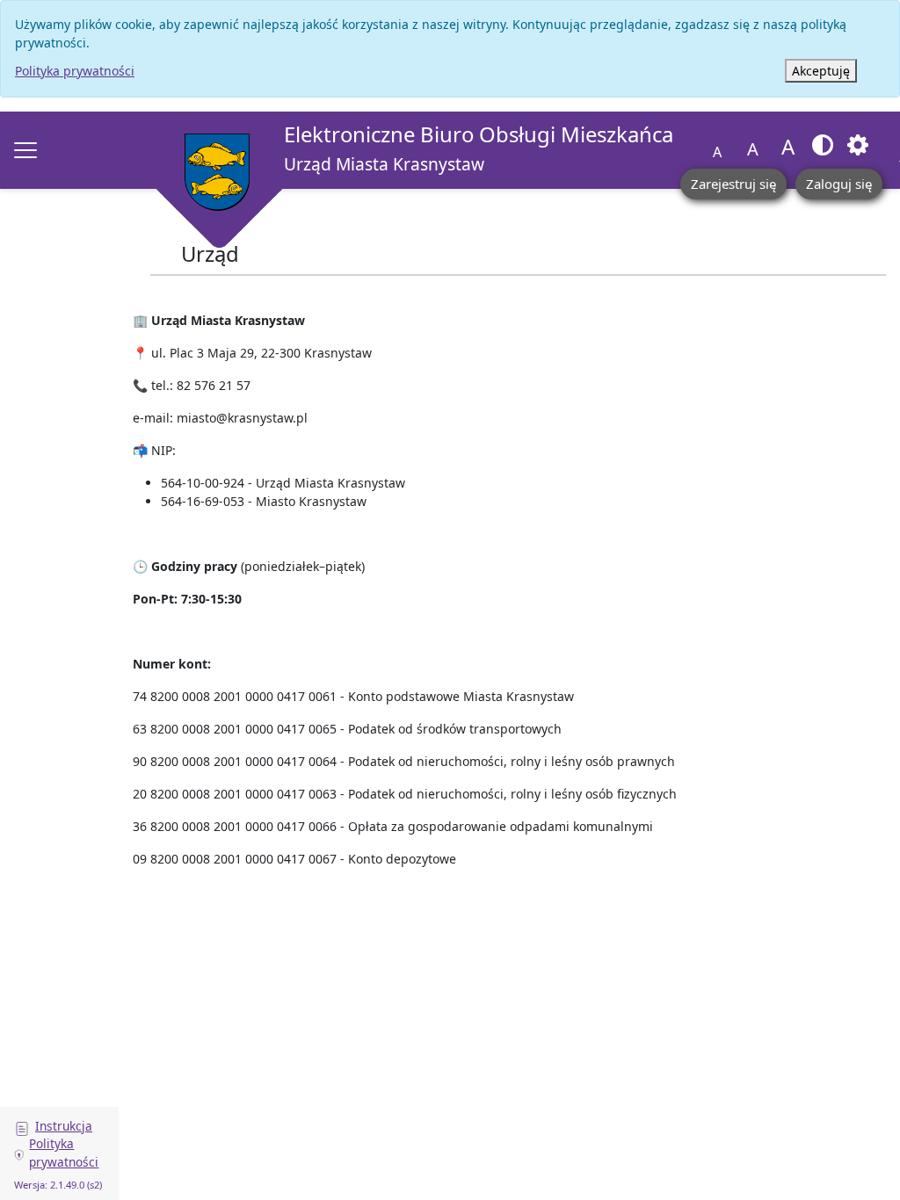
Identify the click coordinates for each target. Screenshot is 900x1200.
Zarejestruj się (733, 183)
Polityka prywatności (74, 70)
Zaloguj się (839, 183)
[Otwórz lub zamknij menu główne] (25, 150)
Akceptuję (821, 70)
